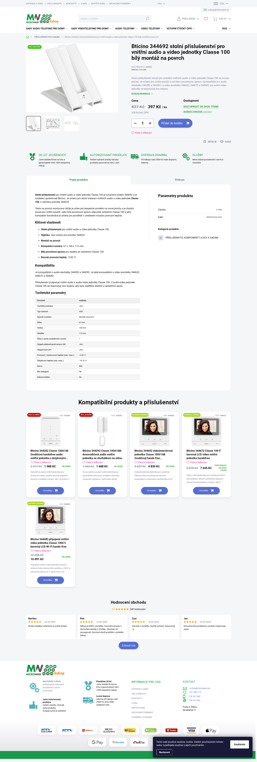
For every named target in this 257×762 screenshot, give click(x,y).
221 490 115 (194, 692)
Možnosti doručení (198, 112)
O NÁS (84, 3)
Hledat (148, 19)
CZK (222, 3)
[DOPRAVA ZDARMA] (154, 431)
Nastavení (164, 752)
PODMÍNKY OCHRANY (141, 717)
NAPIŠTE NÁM (98, 3)
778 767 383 (192, 696)
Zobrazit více (128, 645)
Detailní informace (140, 94)
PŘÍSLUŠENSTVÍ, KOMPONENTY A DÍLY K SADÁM (192, 237)
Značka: (138, 70)
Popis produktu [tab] (79, 179)
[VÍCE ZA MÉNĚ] (50, 431)
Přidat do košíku (172, 123)
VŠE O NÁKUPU (54, 3)
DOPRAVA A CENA (34, 3)
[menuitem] (47, 28)
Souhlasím (239, 744)
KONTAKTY (71, 3)
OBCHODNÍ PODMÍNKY (120, 3)
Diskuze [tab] (180, 179)
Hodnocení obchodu (128, 602)
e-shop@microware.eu (198, 688)
